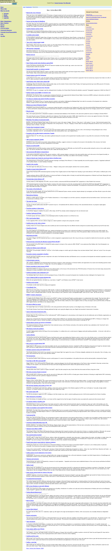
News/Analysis (29, 7)
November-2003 (89, 32)
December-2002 (89, 52)
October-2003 (88, 34)
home (24, 7)
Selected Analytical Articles (91, 23)
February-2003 (89, 48)
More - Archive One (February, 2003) (35, 548)
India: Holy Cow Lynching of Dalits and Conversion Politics (94, 15)
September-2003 (89, 36)
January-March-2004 (90, 28)
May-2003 (88, 43)
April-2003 (88, 45)
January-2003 (88, 50)
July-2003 (88, 39)
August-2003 (88, 37)
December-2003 (89, 30)
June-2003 (88, 41)
